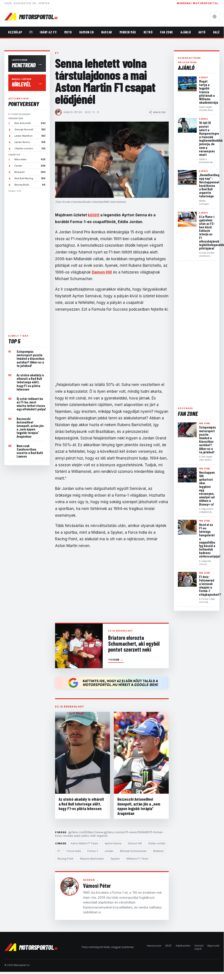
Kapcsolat (213, 945)
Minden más (128, 32)
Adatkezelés (183, 945)
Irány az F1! (48, 32)
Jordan (108, 851)
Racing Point (65, 858)
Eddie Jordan (156, 843)
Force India (74, 851)
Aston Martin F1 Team (84, 843)
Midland (158, 851)
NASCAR (106, 32)
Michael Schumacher (133, 851)
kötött (93, 215)
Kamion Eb (86, 32)
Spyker (115, 858)
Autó (202, 32)
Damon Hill (135, 843)
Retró (148, 32)
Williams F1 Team (137, 858)
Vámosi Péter (72, 112)
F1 (31, 32)
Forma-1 (92, 851)
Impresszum (154, 945)
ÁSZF (168, 945)
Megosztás (159, 112)
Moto (68, 32)
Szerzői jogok (198, 947)
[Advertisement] (27, 261)
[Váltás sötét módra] (214, 16)
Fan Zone (166, 32)
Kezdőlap (15, 32)
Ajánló (186, 32)
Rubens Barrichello (92, 858)
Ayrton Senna (113, 843)
